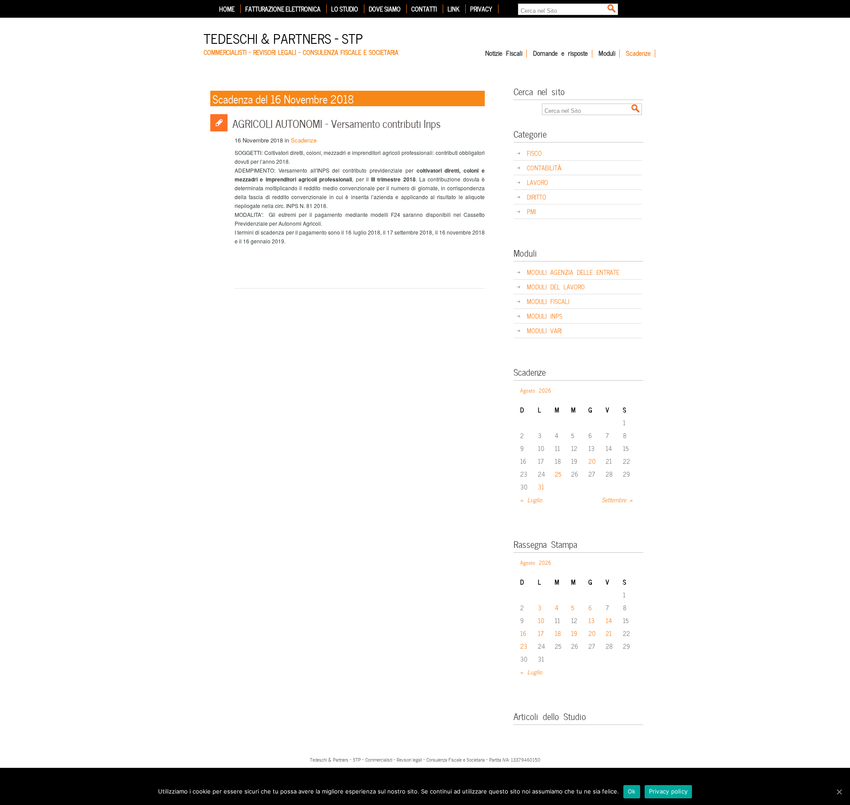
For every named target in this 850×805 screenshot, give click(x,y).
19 (574, 633)
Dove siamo (385, 8)
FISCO (534, 153)
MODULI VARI (544, 330)
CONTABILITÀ (544, 167)
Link (454, 8)
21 (609, 633)
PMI (531, 211)
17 (541, 633)
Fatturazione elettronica (283, 8)
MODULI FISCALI (548, 301)
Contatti (424, 8)
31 (541, 486)
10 (541, 620)
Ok (632, 791)
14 (609, 620)
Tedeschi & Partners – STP (283, 37)
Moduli (607, 54)
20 (592, 461)
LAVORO (537, 182)
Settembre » (617, 499)
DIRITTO (536, 196)
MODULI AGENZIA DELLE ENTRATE (573, 272)
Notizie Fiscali (503, 54)
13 (591, 620)
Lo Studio (344, 8)
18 (558, 633)
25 (558, 473)
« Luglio (531, 499)
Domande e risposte (560, 54)
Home (227, 8)
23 (523, 646)
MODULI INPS (544, 315)
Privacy (481, 8)
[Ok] (839, 791)
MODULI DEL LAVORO (556, 286)
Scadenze (638, 54)
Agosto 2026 (535, 390)
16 (523, 633)
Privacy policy (668, 791)
